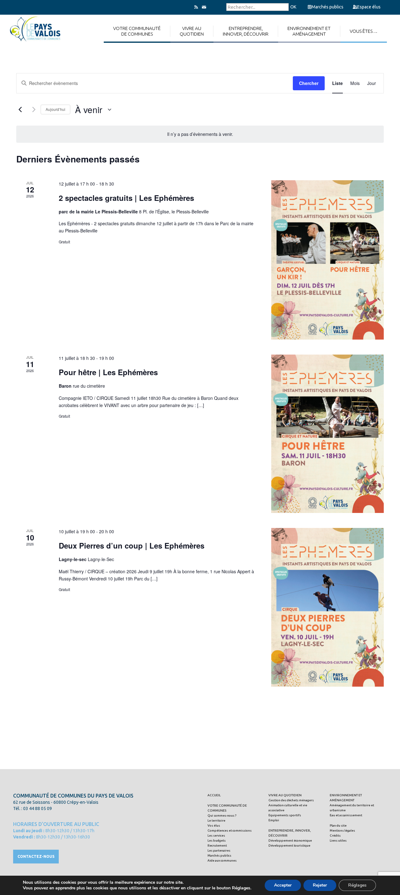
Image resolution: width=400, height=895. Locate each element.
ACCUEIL (214, 795)
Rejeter (320, 885)
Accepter (283, 885)
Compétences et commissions (230, 830)
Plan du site (338, 825)
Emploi (273, 820)
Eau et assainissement (346, 815)
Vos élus (214, 825)
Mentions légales (342, 830)
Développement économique (290, 840)
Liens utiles (338, 840)
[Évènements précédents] (20, 109)
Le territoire (216, 820)
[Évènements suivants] (32, 109)
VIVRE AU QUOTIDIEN (285, 795)
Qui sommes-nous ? (222, 815)
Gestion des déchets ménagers (291, 800)
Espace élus (369, 6)
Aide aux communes (222, 860)
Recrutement (217, 845)
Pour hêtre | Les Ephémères (108, 372)
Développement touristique (289, 845)
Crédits (335, 835)
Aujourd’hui (55, 109)
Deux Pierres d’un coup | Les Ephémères (131, 545)
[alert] (200, 134)
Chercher (308, 83)
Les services (216, 835)
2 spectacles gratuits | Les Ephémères (126, 197)
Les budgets (217, 840)
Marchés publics (327, 6)
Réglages (357, 885)
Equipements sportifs (284, 815)
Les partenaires (219, 850)
